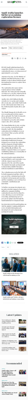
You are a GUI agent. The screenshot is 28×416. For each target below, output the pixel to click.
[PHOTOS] (14, 264)
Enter (14, 226)
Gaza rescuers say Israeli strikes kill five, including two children (9, 335)
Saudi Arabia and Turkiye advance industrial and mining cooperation (13, 298)
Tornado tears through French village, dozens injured (8, 328)
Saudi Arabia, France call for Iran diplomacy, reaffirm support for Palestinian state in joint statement (9, 373)
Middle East (4, 380)
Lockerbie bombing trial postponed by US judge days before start (9, 349)
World (3, 368)
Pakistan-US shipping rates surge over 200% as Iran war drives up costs (10, 342)
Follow (21, 242)
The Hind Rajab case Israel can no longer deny (9, 393)
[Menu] (1, 2)
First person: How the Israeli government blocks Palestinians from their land (9, 384)
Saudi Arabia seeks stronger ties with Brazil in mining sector (13, 274)
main (8, 247)
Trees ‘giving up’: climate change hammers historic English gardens (9, 321)
